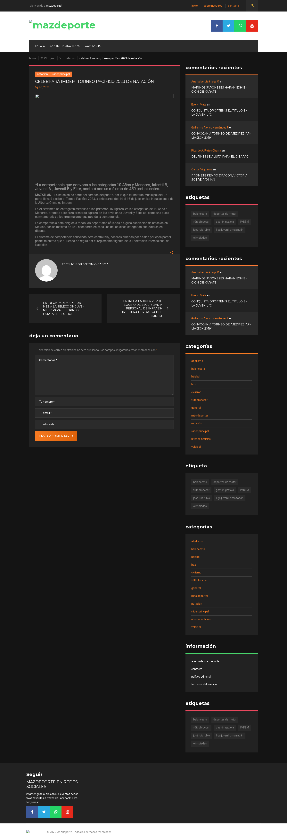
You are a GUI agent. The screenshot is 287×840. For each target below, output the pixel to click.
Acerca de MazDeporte (205, 661)
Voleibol (196, 446)
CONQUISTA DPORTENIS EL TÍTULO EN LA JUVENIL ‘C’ (219, 112)
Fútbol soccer (199, 399)
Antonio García (96, 264)
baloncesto (200, 213)
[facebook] (217, 26)
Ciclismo (196, 392)
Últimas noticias (201, 438)
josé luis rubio (201, 229)
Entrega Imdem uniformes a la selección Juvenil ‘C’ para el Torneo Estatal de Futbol (63, 308)
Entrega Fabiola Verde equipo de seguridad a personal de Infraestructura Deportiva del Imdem (142, 308)
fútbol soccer (201, 221)
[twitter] (228, 26)
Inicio (195, 5)
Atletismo (197, 360)
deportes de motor (224, 213)
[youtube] (252, 26)
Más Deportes (200, 415)
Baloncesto (198, 368)
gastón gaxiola (225, 221)
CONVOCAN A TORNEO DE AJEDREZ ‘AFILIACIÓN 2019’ (221, 135)
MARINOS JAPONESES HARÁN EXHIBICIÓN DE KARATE (219, 89)
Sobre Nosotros (213, 5)
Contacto (233, 5)
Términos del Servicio (204, 684)
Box (193, 384)
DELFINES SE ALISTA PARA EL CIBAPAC (219, 156)
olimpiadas (200, 237)
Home (33, 58)
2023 (43, 58)
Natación (70, 58)
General (196, 407)
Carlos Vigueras (201, 169)
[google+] (240, 26)
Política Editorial (201, 676)
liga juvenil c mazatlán (229, 229)
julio (53, 58)
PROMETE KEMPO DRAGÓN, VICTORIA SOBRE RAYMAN (219, 177)
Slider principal (61, 74)
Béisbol (195, 376)
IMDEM (244, 221)
